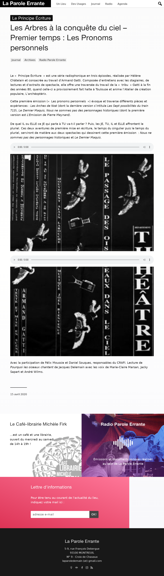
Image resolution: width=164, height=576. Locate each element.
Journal (16, 60)
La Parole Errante (24, 3)
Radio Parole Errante (52, 60)
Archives (30, 60)
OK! (94, 514)
